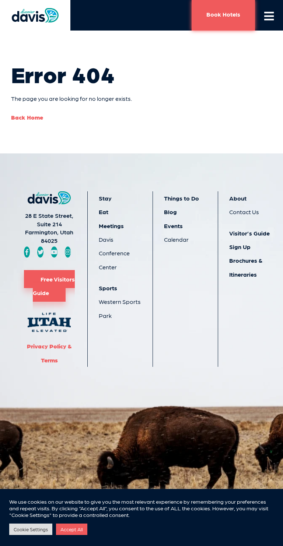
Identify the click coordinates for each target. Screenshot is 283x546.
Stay (105, 198)
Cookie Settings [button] (31, 529)
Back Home (27, 117)
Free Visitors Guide (54, 286)
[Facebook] (26, 252)
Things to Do (181, 198)
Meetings (111, 225)
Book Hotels (223, 14)
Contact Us (244, 211)
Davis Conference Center (114, 253)
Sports (108, 287)
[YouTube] (54, 252)
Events (173, 225)
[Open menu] (269, 15)
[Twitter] (40, 252)
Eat (103, 211)
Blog (170, 211)
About (238, 198)
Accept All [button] (71, 529)
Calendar (176, 239)
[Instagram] (67, 252)
